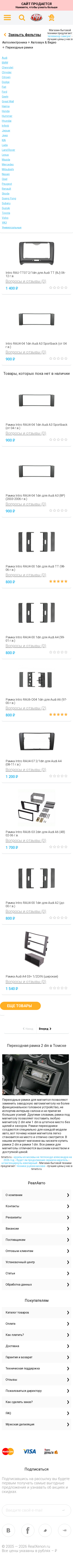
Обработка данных (19, 1284)
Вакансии (12, 1228)
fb (27, 1530)
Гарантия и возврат (19, 1357)
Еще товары (20, 1006)
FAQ (8, 1413)
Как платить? (15, 1335)
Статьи (10, 1273)
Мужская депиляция (20, 1424)
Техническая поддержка (23, 1368)
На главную (36, 17)
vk (8, 1530)
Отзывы (11, 1379)
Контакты (12, 1206)
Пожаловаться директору (24, 1391)
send (65, 1510)
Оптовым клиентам (19, 1251)
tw (45, 1530)
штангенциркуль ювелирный (19, 1163)
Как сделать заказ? (19, 1402)
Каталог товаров (17, 1312)
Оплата (10, 1323)
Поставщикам (15, 1240)
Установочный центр (20, 1262)
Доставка (12, 1346)
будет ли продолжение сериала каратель (42, 1160)
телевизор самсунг (59, 36)
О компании (14, 1195)
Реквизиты (14, 1217)
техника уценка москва (30, 1166)
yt (64, 1530)
